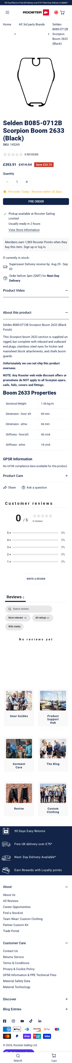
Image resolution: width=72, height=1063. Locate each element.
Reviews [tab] (15, 596)
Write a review (36, 578)
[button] (62, 12)
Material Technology (16, 987)
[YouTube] (22, 1021)
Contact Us (10, 951)
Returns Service (13, 957)
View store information (24, 230)
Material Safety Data (16, 981)
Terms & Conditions (16, 963)
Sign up (29, 247)
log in (41, 247)
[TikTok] (31, 1021)
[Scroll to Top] (65, 1042)
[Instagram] (13, 1021)
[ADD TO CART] (36, 201)
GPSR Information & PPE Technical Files (29, 975)
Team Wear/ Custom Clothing (23, 919)
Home (7, 24)
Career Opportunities (17, 907)
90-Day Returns (12, 3)
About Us (9, 895)
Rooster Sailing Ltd (25, 1045)
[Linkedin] (39, 1021)
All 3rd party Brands (32, 24)
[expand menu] (7, 12)
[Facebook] (4, 1021)
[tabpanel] (36, 644)
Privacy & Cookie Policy (19, 969)
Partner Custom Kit (15, 925)
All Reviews (10, 901)
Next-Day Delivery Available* (55, 3)
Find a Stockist (13, 913)
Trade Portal (11, 931)
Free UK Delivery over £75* (31, 3)
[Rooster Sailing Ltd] (36, 12)
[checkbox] (14, 626)
